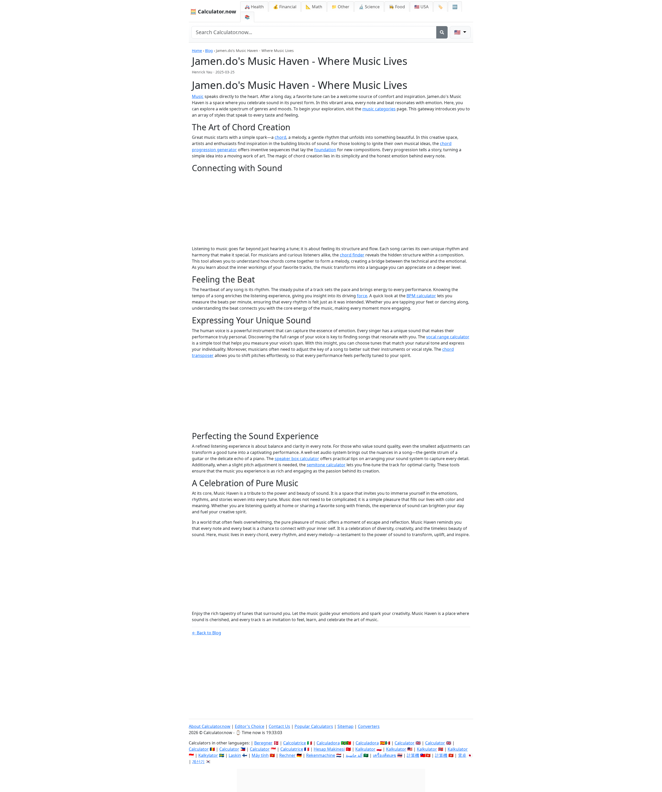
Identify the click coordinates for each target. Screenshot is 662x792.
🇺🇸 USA (421, 7)
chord (280, 137)
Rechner (287, 755)
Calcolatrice (294, 743)
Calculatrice (291, 749)
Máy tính (260, 755)
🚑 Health (254, 7)
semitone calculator (326, 465)
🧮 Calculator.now (213, 11)
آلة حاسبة (354, 755)
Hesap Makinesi (329, 749)
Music (198, 96)
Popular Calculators (314, 726)
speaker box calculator (297, 458)
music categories (379, 109)
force (362, 296)
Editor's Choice (249, 726)
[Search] (442, 32)
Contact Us (279, 726)
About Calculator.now (209, 726)
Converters (369, 726)
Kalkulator (365, 749)
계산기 (198, 761)
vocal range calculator (447, 337)
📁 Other (340, 7)
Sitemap (345, 726)
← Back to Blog (206, 633)
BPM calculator (421, 296)
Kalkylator (208, 755)
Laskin (235, 755)
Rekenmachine (320, 755)
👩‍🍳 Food (397, 7)
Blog (209, 50)
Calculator (405, 743)
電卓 (462, 755)
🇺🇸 (458, 32)
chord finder (352, 255)
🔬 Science (369, 7)
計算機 (413, 755)
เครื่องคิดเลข (384, 755)
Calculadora (328, 743)
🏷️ (440, 7)
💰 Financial (284, 7)
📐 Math (314, 7)
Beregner (263, 743)
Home (197, 50)
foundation (325, 150)
